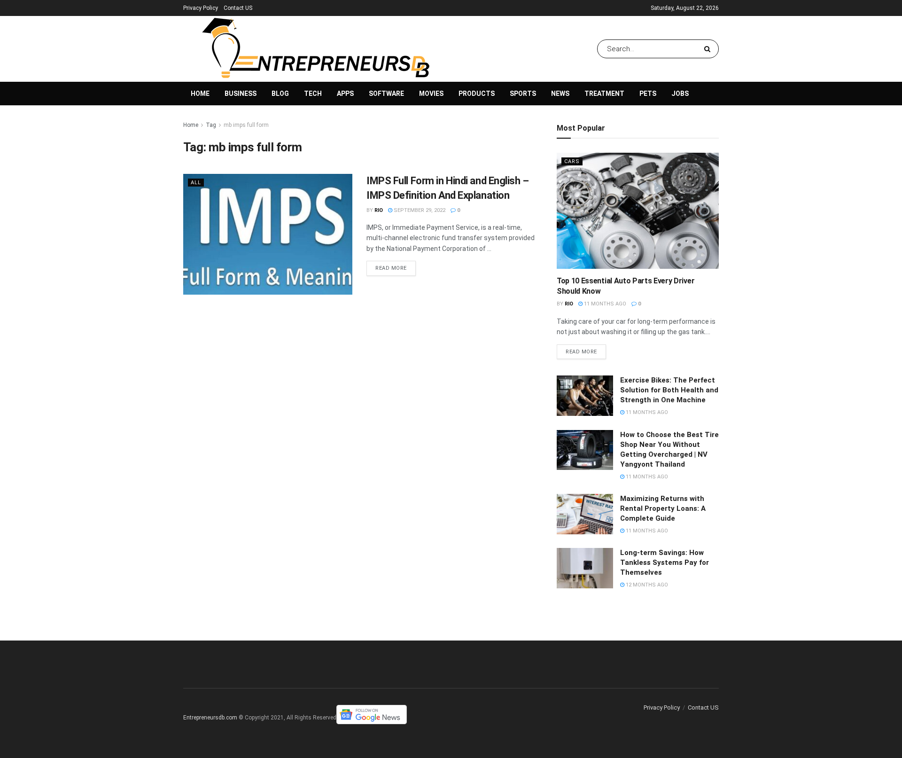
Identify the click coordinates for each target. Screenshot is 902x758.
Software (386, 93)
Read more (391, 268)
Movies (431, 93)
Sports (523, 93)
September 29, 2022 (418, 210)
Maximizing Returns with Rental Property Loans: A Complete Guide (663, 508)
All (196, 183)
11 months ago (604, 304)
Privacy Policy (200, 8)
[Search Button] (709, 48)
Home (200, 93)
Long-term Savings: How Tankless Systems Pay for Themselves (664, 562)
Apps (345, 93)
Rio (378, 210)
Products (477, 93)
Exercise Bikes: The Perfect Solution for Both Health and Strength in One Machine (669, 390)
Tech (313, 93)
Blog (280, 93)
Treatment (604, 93)
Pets (647, 93)
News (560, 93)
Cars (572, 161)
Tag (211, 125)
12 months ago (646, 585)
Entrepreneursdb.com (210, 717)
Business (241, 93)
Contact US (238, 8)
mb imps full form (246, 125)
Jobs (680, 93)
